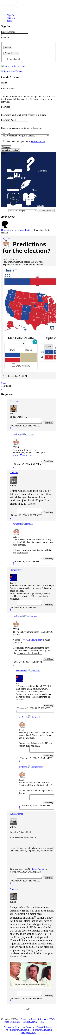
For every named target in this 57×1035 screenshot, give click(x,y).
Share (3, 383)
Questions (18, 230)
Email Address (8, 32)
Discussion (6, 230)
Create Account (11, 53)
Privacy (24, 1019)
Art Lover (14, 401)
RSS (42, 1022)
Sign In (8, 47)
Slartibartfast (15, 570)
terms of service (38, 141)
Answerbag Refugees (14, 1027)
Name (4, 82)
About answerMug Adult (17, 1030)
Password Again (8, 120)
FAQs (52, 1019)
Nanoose (14, 472)
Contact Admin (30, 1022)
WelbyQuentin (16, 814)
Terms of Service (38, 1019)
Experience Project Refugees (38, 1027)
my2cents (7, 238)
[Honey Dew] (4, 227)
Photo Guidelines (12, 1022)
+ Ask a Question (46, 211)
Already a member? (10, 150)
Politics (28, 230)
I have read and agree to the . (25, 141)
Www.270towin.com (32, 640)
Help (9, 20)
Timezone (5, 133)
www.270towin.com (22, 455)
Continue (6, 147)
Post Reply (48, 423)
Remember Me (14, 59)
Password (5, 37)
